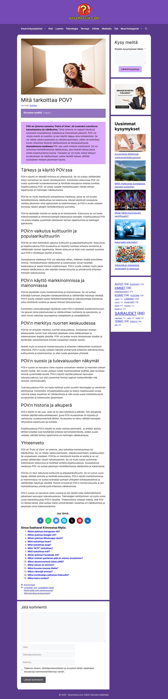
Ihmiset (123, 287)
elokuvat (137, 284)
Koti (51, 28)
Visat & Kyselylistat (31, 28)
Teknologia (72, 28)
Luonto (59, 28)
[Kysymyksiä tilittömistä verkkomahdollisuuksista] (130, 143)
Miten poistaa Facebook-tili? (43, 555)
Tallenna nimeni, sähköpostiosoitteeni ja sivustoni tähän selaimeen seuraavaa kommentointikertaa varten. (59, 670)
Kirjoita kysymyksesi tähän (129, 49)
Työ (116, 28)
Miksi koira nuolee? (38, 578)
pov (35, 587)
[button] (146, 28)
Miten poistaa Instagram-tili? (44, 531)
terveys (135, 321)
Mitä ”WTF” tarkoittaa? (40, 548)
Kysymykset (29, 585)
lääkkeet (131, 299)
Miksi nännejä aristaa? (40, 571)
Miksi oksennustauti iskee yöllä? (46, 561)
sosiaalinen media (46, 587)
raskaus (129, 306)
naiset (119, 302)
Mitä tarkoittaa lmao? (39, 541)
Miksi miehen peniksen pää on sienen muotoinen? (55, 558)
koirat (122, 295)
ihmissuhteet (124, 292)
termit (122, 321)
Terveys (85, 28)
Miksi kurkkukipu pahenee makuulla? (48, 575)
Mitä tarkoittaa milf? (39, 551)
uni (118, 325)
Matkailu (107, 28)
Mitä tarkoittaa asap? (39, 545)
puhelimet (131, 302)
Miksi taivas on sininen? (41, 565)
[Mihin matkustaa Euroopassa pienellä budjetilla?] (130, 171)
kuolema (137, 295)
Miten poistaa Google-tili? (42, 535)
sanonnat (120, 318)
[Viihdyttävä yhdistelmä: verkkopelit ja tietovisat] (130, 254)
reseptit (120, 309)
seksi (130, 318)
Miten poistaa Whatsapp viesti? (45, 538)
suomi (140, 318)
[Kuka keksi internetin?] (130, 230)
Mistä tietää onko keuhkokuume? (38, 590)
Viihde (95, 28)
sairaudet (130, 313)
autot (122, 284)
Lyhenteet (28, 587)
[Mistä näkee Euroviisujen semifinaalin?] (130, 200)
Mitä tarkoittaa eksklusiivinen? (37, 593)
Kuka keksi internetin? (126, 242)
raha (119, 306)
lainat (119, 299)
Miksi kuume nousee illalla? (43, 568)
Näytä (47, 113)
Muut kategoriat (130, 28)
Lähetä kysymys (130, 69)
